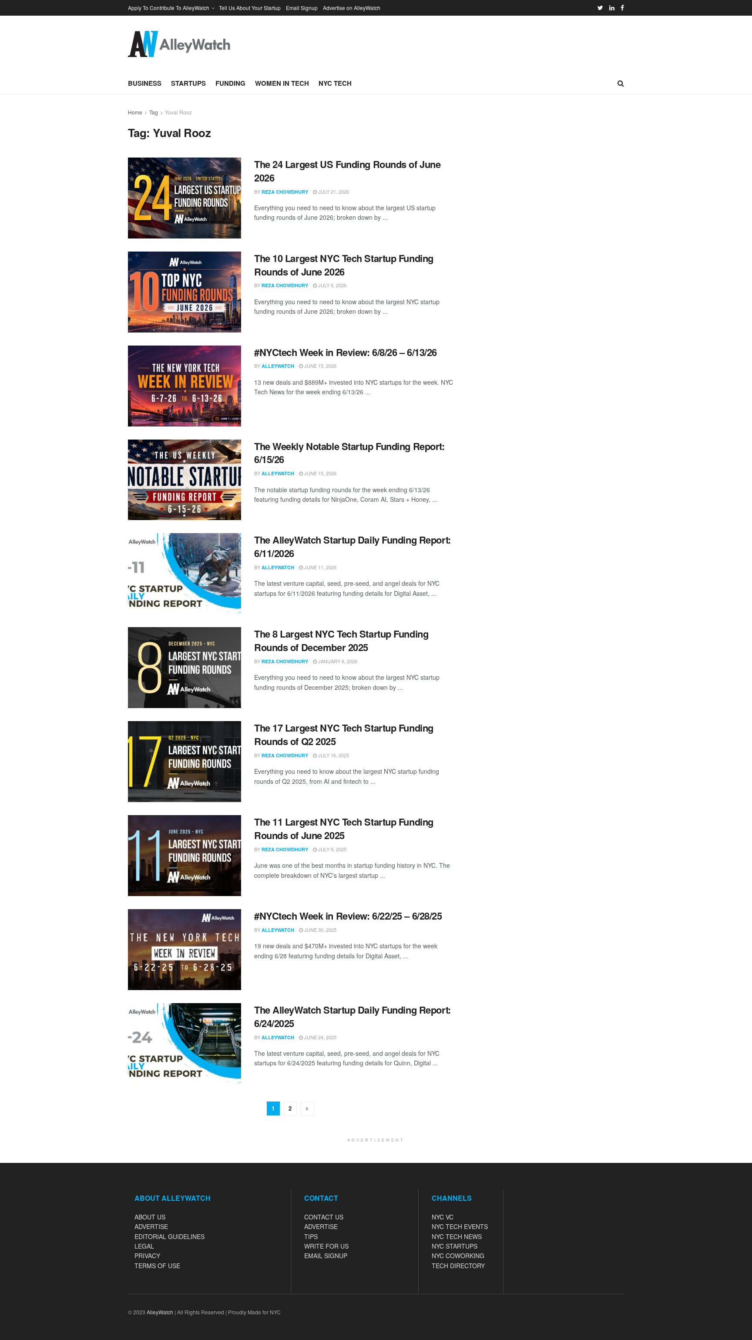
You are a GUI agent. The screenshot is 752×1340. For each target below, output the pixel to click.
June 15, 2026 (319, 365)
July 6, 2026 (331, 285)
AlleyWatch (278, 366)
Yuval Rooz (178, 112)
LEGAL (144, 1246)
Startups (188, 83)
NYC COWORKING (458, 1255)
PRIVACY (147, 1255)
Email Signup (302, 7)
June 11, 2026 (319, 567)
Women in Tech (282, 83)
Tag (153, 112)
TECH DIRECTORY (458, 1265)
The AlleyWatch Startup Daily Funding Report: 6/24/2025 (352, 1016)
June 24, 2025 (319, 1037)
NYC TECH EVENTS (460, 1226)
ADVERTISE (151, 1226)
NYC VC (442, 1216)
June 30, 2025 (319, 929)
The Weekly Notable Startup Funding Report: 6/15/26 (349, 453)
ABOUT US (149, 1216)
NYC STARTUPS (454, 1246)
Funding (230, 83)
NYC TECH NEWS (457, 1236)
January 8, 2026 (337, 661)
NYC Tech (335, 83)
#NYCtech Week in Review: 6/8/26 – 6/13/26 (345, 352)
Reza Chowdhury (285, 191)
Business (144, 83)
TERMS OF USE (157, 1265)
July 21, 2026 (333, 191)
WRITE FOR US (326, 1246)
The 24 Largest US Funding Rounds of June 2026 (347, 171)
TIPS (311, 1236)
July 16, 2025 (333, 755)
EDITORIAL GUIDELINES (169, 1236)
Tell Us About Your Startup (250, 7)
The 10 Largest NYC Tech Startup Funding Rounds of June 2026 (343, 265)
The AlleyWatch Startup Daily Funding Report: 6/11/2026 (352, 546)
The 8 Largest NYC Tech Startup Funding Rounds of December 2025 (341, 640)
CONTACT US (323, 1216)
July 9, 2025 (331, 849)
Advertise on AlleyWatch (351, 7)
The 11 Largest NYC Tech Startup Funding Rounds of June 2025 (343, 828)
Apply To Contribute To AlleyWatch (168, 7)
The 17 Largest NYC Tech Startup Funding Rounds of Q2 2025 (343, 734)
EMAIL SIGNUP (325, 1255)
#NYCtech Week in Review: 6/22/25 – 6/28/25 (348, 916)
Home (135, 112)
